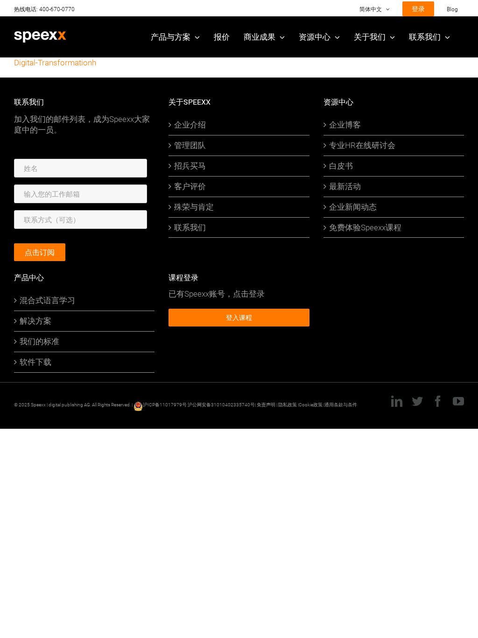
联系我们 (190, 227)
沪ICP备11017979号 (165, 404)
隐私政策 (288, 404)
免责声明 (266, 404)
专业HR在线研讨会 (362, 145)
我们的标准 (39, 341)
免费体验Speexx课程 (365, 227)
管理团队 (190, 145)
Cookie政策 (311, 404)
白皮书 (341, 166)
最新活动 (345, 186)
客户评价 (190, 186)
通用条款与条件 (340, 404)
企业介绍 (190, 125)
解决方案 (35, 321)
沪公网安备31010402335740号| (222, 404)
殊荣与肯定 (194, 207)
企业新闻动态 (353, 207)
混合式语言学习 (47, 300)
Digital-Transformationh (55, 62)
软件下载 (35, 362)
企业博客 (345, 125)
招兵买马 (190, 166)
